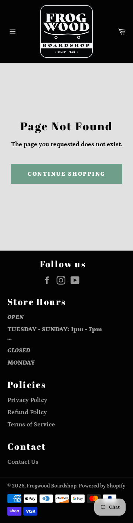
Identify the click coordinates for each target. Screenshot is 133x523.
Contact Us (22, 462)
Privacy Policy (27, 400)
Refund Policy (27, 412)
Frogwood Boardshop (51, 486)
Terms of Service (31, 424)
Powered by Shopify (102, 486)
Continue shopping (67, 174)
